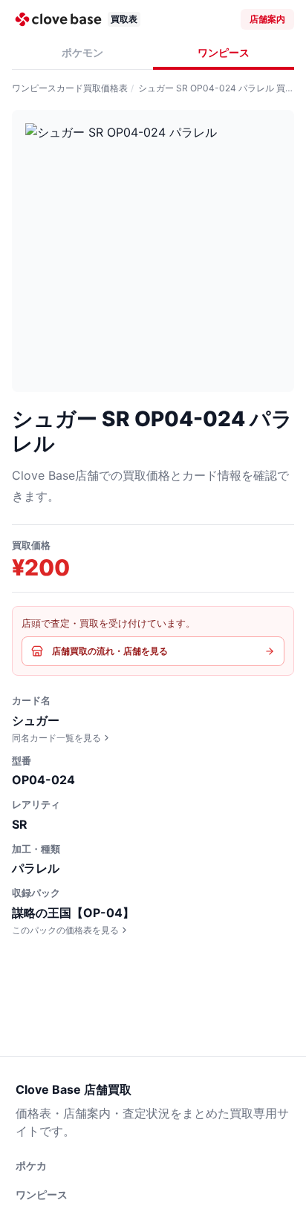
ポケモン (82, 52)
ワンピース (224, 52)
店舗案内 (267, 19)
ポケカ (31, 1165)
